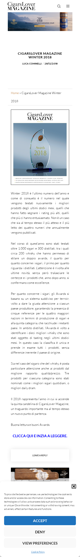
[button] (74, 486)
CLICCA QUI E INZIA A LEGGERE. (40, 436)
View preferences (40, 543)
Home (15, 93)
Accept (40, 520)
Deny (40, 532)
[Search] (58, 6)
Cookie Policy (38, 551)
